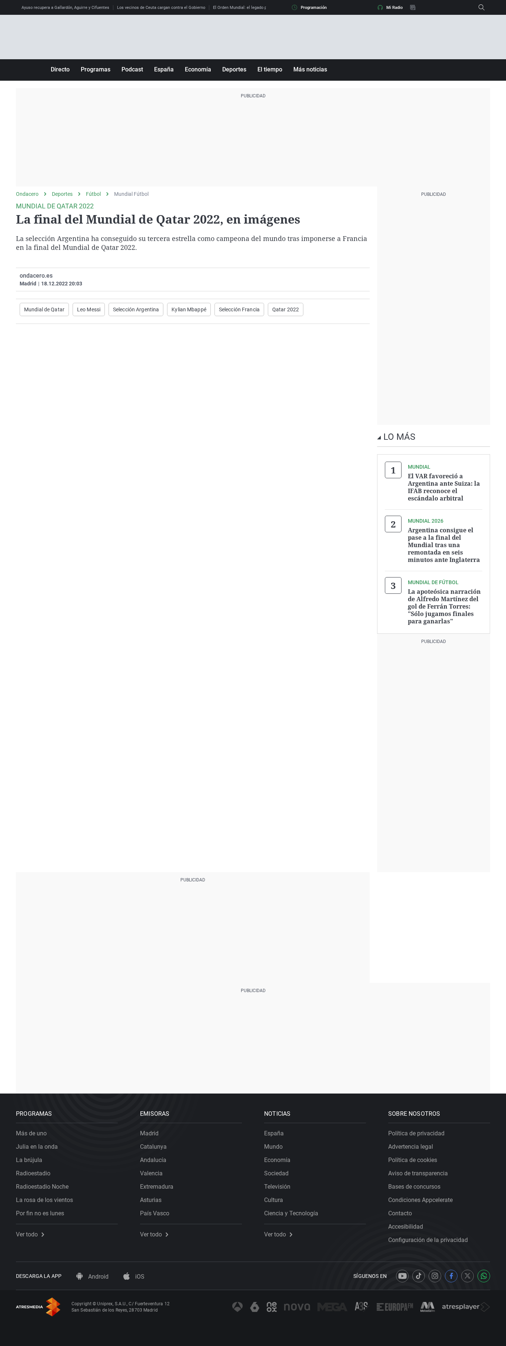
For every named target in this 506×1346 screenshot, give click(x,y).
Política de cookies (412, 1159)
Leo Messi (88, 309)
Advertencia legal (410, 1146)
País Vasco (154, 1213)
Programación (314, 7)
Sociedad (276, 1173)
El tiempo (269, 69)
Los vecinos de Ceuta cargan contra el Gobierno (161, 8)
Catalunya (153, 1146)
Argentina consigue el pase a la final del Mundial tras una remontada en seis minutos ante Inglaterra (444, 545)
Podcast (132, 69)
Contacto (400, 1213)
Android (98, 1276)
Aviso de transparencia (418, 1173)
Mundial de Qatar (44, 309)
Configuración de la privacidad (428, 1239)
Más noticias (310, 69)
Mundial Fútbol (131, 194)
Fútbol (93, 194)
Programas (95, 69)
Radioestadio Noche (42, 1186)
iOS (139, 1276)
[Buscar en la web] (481, 7)
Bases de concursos (414, 1186)
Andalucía (153, 1159)
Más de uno (31, 1133)
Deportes (234, 69)
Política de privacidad (416, 1133)
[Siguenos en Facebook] (451, 1276)
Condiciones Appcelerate (420, 1199)
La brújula (29, 1159)
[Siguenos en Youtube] (402, 1276)
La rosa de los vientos (44, 1199)
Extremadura (156, 1186)
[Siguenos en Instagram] (435, 1276)
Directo (60, 69)
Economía (198, 69)
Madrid (149, 1133)
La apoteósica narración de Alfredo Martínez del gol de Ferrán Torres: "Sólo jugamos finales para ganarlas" (444, 606)
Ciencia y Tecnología (291, 1213)
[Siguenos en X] (467, 1276)
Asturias (151, 1199)
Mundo (273, 1146)
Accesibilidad (405, 1226)
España (164, 69)
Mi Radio (394, 7)
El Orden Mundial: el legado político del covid (254, 8)
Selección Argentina (136, 309)
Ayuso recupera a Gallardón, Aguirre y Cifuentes (65, 8)
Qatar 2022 (285, 309)
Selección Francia (239, 309)
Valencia (151, 1173)
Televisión (277, 1186)
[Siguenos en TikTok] (418, 1276)
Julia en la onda (37, 1146)
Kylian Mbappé (189, 309)
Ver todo (27, 1235)
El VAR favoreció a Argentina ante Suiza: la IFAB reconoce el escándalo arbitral (444, 487)
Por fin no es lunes (40, 1213)
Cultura (273, 1199)
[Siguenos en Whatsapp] (483, 1276)
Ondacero (27, 194)
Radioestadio (33, 1173)
